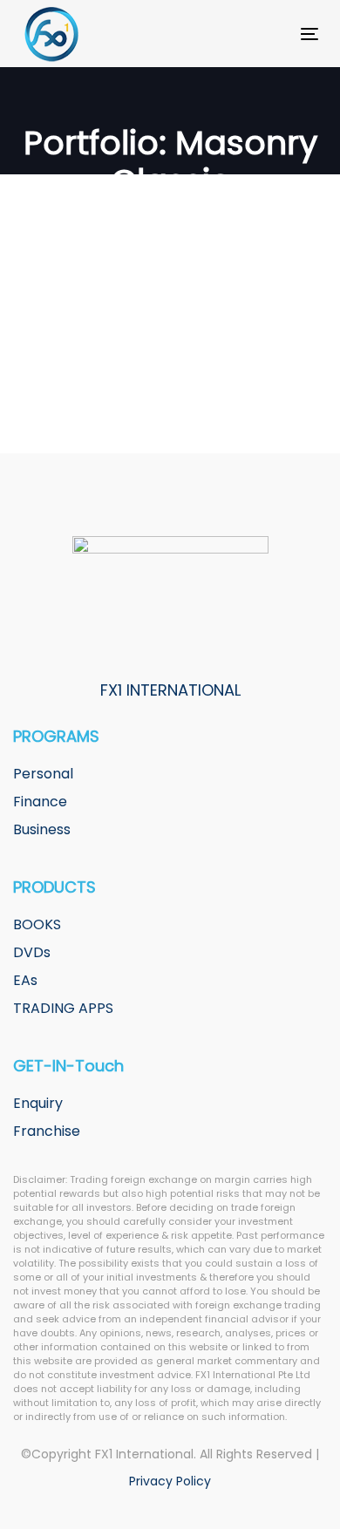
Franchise (46, 1131)
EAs (25, 980)
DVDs (32, 952)
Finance (40, 802)
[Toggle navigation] (269, 33)
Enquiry (38, 1103)
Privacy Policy (170, 1481)
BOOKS (37, 924)
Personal (43, 774)
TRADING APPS (63, 1008)
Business (42, 829)
